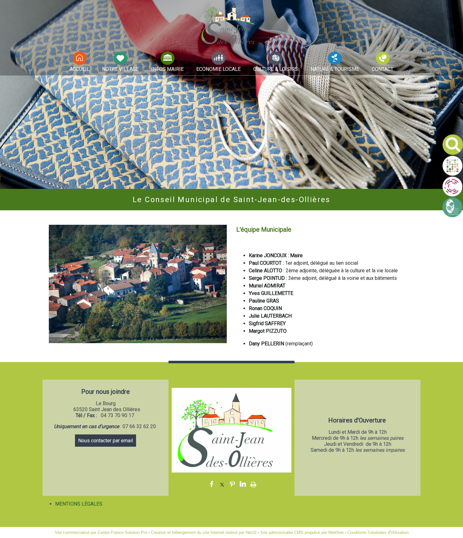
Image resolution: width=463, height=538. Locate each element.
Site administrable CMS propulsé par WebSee (302, 532)
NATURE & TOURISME (335, 69)
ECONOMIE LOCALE (218, 69)
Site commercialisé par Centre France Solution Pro (100, 532)
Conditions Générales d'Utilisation (378, 532)
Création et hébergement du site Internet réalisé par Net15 (203, 532)
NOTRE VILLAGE (120, 69)
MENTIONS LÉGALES (78, 504)
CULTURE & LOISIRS (275, 69)
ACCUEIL (79, 69)
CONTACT (382, 69)
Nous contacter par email (105, 441)
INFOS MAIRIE (167, 69)
